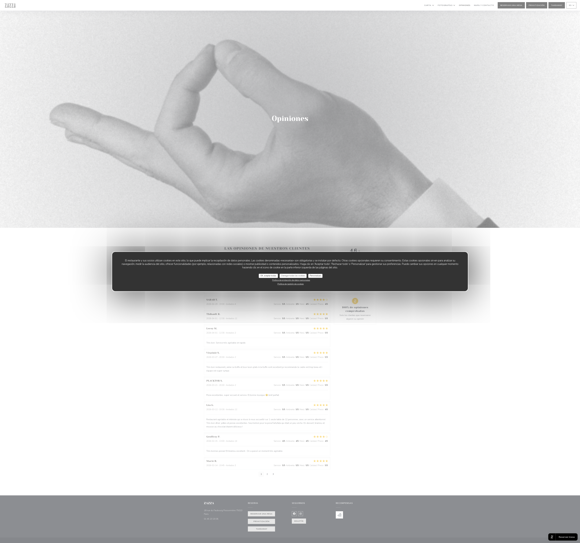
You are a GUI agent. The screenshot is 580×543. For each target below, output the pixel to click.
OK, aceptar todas (268, 275)
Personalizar (315, 275)
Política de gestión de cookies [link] (290, 284)
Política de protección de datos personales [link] (291, 280)
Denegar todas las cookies (293, 275)
